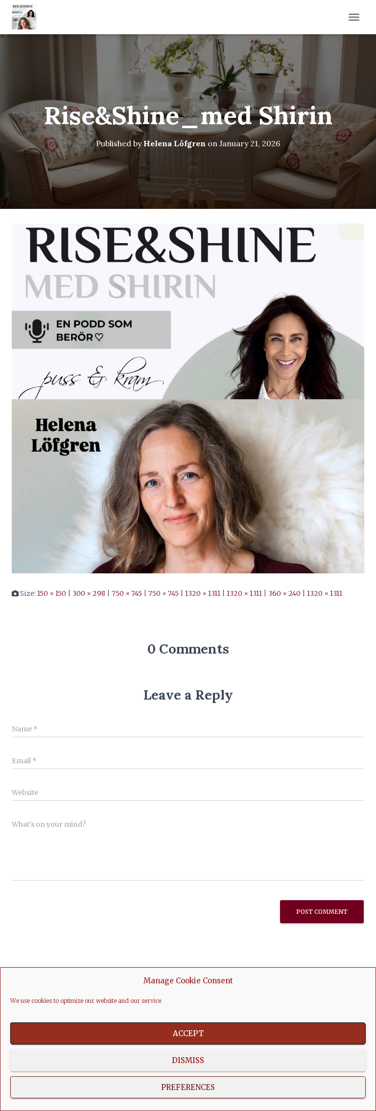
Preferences (188, 1087)
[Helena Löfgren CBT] (28, 17)
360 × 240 (284, 593)
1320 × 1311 (202, 593)
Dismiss (188, 1060)
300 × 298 (88, 593)
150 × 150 (51, 593)
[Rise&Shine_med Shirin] (188, 398)
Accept (188, 1033)
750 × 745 (127, 593)
